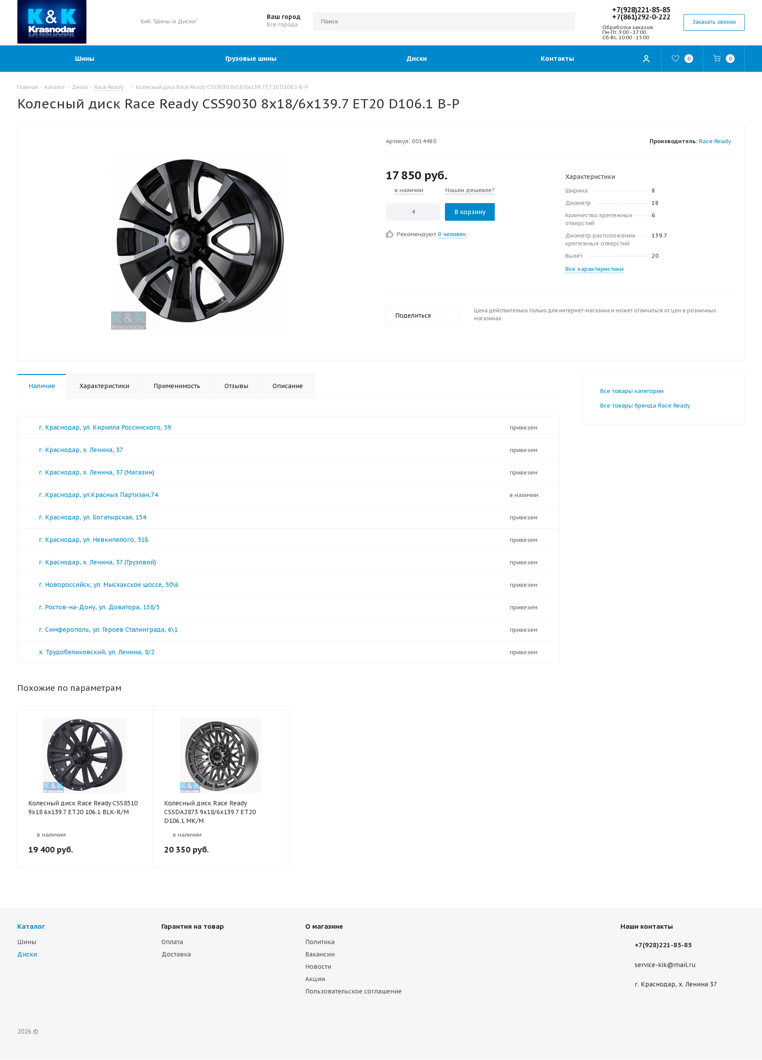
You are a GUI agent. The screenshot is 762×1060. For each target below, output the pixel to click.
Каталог (31, 926)
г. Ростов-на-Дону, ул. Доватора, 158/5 (99, 607)
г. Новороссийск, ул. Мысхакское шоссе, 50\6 (109, 585)
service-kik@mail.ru (665, 965)
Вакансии (320, 954)
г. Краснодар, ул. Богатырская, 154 (92, 517)
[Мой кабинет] (646, 58)
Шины (26, 942)
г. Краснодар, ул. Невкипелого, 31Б (94, 540)
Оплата (172, 942)
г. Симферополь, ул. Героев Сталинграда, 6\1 (108, 630)
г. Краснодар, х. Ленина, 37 (81, 450)
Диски (27, 954)
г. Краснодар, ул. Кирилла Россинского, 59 (105, 427)
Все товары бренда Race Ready (645, 405)
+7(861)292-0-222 (641, 16)
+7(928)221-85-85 (641, 9)
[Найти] (564, 21)
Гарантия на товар (192, 926)
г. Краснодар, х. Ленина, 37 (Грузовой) (97, 562)
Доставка (176, 954)
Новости (318, 967)
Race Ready (715, 141)
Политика (320, 942)
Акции (315, 979)
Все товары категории (632, 391)
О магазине (324, 926)
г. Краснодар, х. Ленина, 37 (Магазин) (96, 472)
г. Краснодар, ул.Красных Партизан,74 (98, 495)
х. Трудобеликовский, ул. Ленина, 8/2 (96, 652)
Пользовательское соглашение (353, 991)
